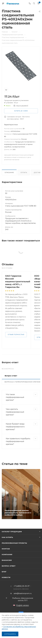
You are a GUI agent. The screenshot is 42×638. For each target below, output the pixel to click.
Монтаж (6, 549)
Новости (6, 577)
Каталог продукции (12, 531)
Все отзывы (7, 268)
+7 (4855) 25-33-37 (21, 586)
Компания (7, 554)
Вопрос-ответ (8, 566)
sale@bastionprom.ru (23, 593)
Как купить (7, 537)
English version (22, 605)
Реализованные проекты (14, 543)
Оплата (23, 172)
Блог (4, 572)
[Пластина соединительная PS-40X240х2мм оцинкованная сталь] (21, 66)
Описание (9, 172)
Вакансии (7, 560)
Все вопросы (8, 369)
